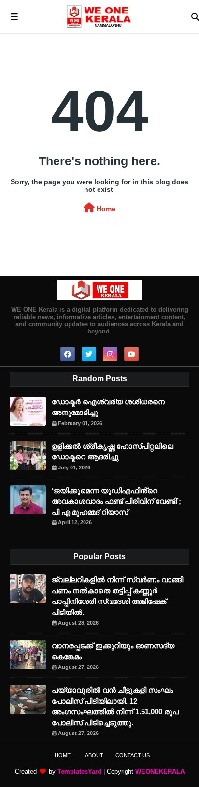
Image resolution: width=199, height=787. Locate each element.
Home (105, 209)
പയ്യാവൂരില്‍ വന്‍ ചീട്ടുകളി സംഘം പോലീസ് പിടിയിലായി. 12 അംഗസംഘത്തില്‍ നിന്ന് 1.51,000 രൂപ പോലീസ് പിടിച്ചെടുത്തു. (115, 706)
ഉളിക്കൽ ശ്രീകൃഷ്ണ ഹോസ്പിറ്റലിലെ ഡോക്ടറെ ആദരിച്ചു (112, 451)
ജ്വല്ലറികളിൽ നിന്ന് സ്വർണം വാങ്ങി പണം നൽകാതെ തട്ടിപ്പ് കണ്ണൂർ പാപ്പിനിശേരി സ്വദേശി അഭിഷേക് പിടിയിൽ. (117, 595)
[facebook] (67, 354)
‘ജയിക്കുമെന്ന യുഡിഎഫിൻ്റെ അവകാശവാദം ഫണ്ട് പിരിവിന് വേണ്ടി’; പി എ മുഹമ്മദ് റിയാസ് (116, 501)
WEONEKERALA (160, 771)
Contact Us (132, 755)
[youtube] (131, 354)
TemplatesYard (79, 771)
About (94, 755)
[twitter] (89, 354)
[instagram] (110, 354)
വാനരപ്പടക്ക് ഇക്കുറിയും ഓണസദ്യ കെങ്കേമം (113, 651)
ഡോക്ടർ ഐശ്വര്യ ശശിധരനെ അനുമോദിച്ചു (108, 407)
